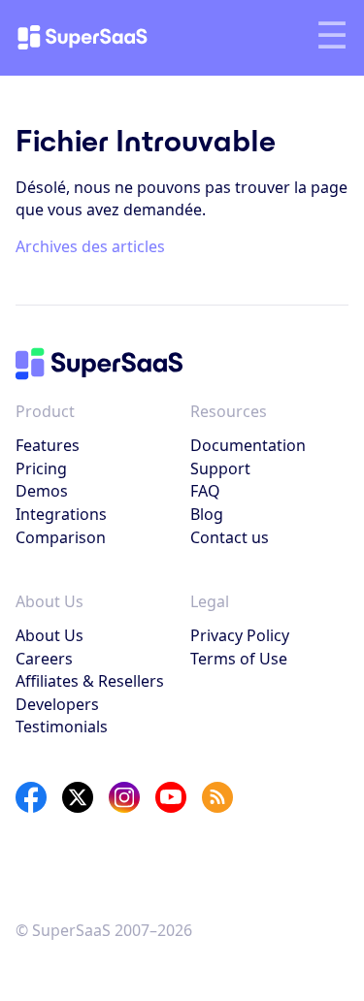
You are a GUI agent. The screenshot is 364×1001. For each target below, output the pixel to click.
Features (48, 445)
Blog (206, 514)
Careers (44, 658)
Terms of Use (238, 658)
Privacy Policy (239, 635)
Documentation (248, 445)
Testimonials (62, 726)
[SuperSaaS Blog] (217, 797)
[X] (77, 797)
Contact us (229, 537)
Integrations (61, 514)
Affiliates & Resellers (90, 681)
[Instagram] (124, 797)
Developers (57, 704)
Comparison (61, 537)
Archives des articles (90, 246)
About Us (49, 635)
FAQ (205, 491)
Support (220, 468)
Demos (42, 491)
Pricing (41, 468)
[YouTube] (170, 797)
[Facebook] (31, 797)
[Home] (99, 37)
